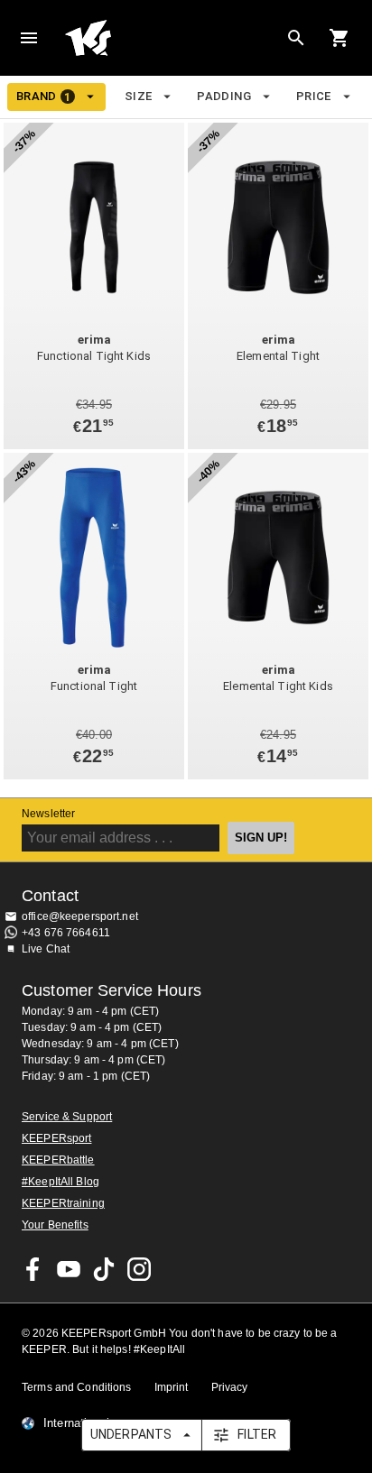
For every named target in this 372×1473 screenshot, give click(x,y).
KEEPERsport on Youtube (68, 1269)
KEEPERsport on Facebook (33, 1269)
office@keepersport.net (80, 916)
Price (313, 96)
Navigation (29, 38)
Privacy (229, 1387)
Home (137, 38)
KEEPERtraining (63, 1203)
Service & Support (67, 1116)
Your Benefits (55, 1225)
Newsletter (48, 813)
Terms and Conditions (77, 1387)
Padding (224, 96)
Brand (43, 96)
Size (139, 96)
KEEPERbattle (58, 1160)
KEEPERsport (56, 1138)
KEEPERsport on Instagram (139, 1269)
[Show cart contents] (339, 38)
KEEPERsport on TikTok (104, 1269)
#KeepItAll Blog (60, 1181)
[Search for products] (296, 38)
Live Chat (46, 949)
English (240, 33)
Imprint (171, 1387)
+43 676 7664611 (66, 932)
